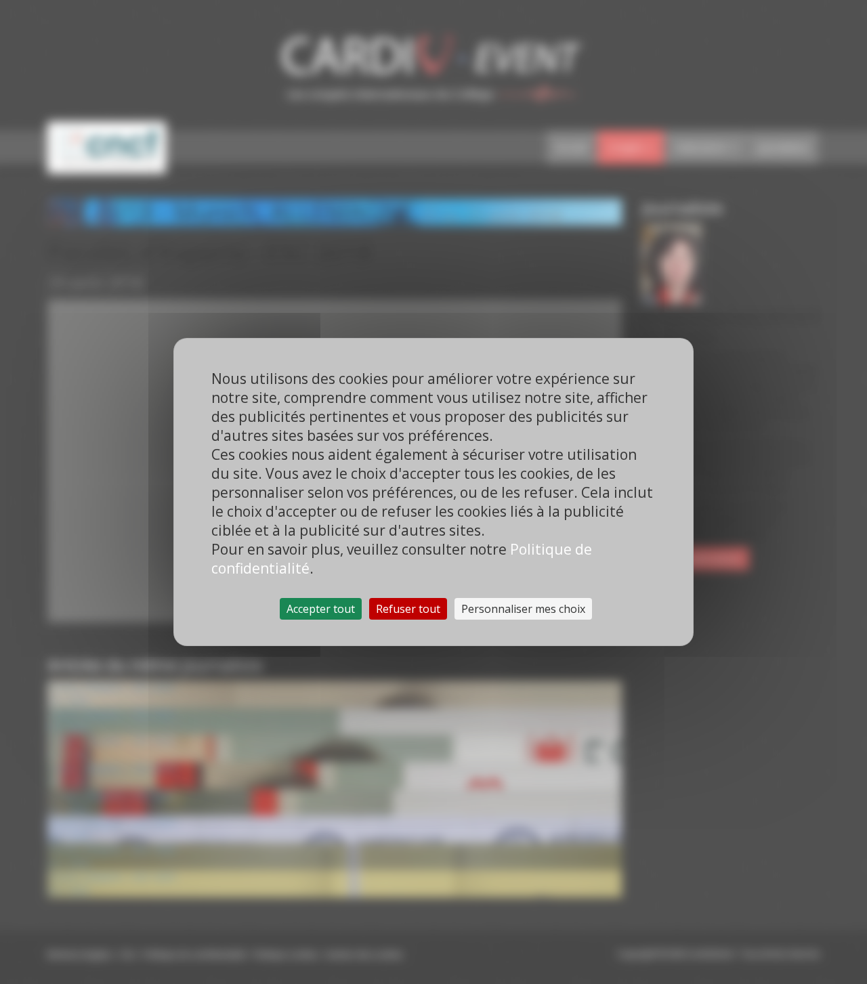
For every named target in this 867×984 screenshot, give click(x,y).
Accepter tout (321, 608)
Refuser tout (408, 608)
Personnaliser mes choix (523, 608)
